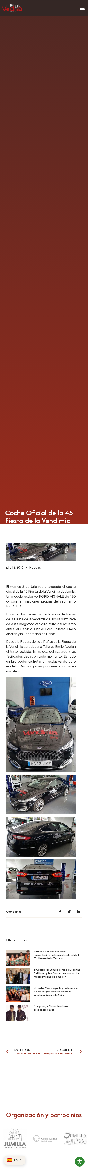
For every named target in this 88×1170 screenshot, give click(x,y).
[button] (82, 8)
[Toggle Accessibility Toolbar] (79, 1161)
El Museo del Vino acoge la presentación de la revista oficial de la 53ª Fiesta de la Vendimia (57, 955)
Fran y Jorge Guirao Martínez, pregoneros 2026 (51, 1008)
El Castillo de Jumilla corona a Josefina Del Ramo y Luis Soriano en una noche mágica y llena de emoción (57, 973)
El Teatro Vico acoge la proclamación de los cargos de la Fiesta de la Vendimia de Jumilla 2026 (56, 991)
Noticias (35, 567)
